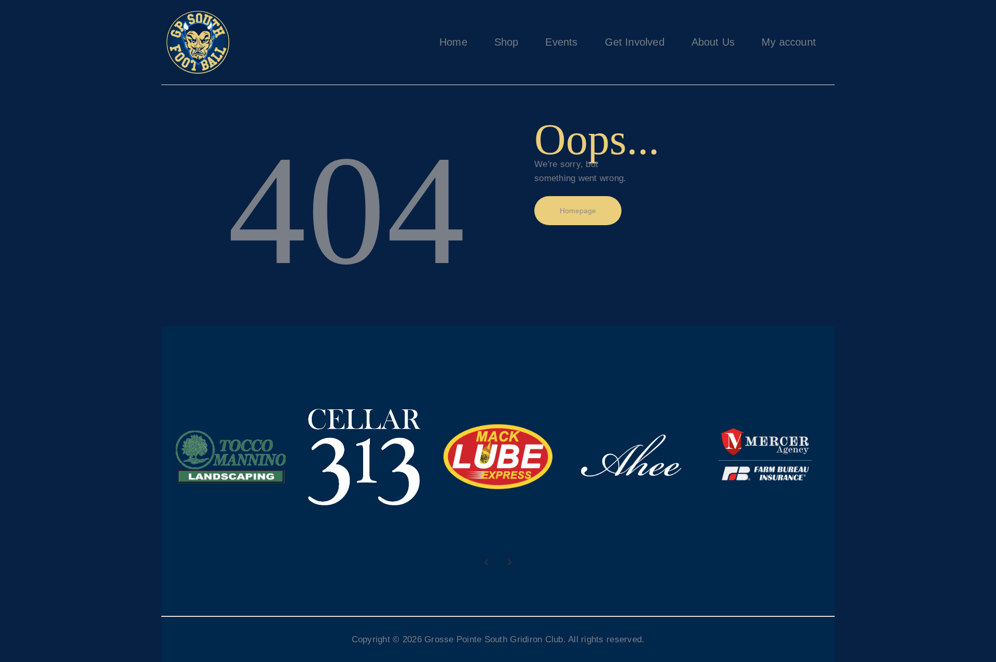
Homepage (578, 210)
